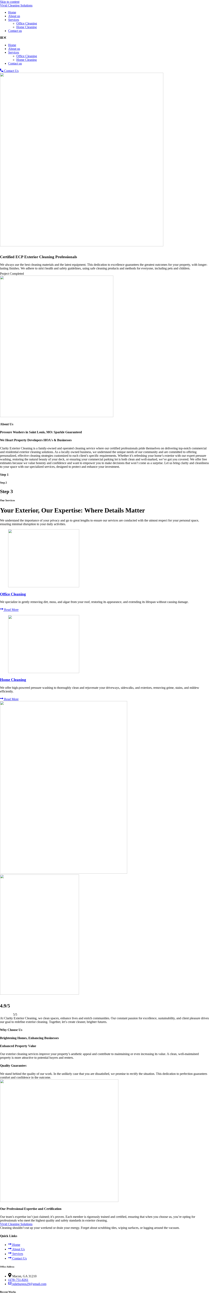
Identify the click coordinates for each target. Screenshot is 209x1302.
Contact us (15, 30)
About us (14, 16)
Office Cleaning (26, 23)
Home (12, 12)
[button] (104, 38)
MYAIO (99, 1300)
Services (13, 19)
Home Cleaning (26, 27)
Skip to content (9, 1)
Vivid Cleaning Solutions (16, 5)
